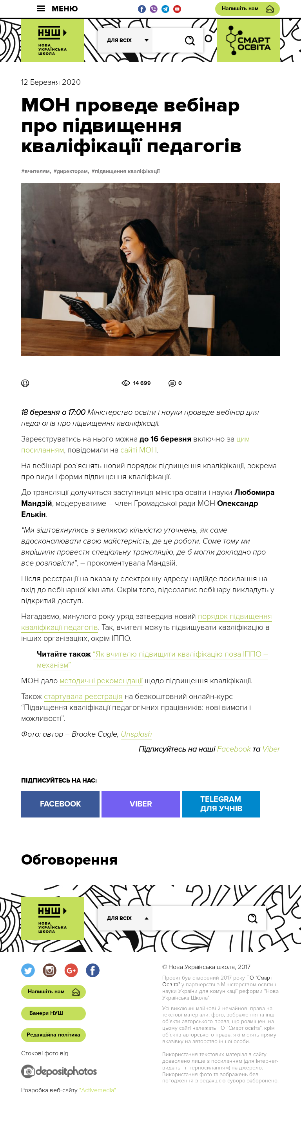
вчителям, (38, 171)
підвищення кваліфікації (127, 171)
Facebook (234, 749)
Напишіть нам (240, 8)
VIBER (141, 804)
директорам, (73, 171)
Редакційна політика (53, 1034)
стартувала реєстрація (83, 696)
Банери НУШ (46, 1013)
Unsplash (136, 734)
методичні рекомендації (101, 681)
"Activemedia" (97, 1090)
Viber (271, 749)
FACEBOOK (60, 804)
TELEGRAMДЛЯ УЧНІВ (221, 804)
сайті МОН (138, 450)
